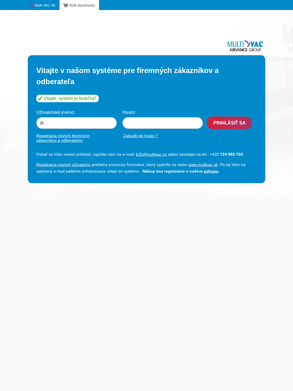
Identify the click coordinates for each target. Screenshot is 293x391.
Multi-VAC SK (45, 5)
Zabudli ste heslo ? (140, 135)
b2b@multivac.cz (151, 154)
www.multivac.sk (203, 164)
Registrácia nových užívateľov (63, 164)
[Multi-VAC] (245, 46)
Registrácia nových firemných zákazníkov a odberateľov (63, 138)
